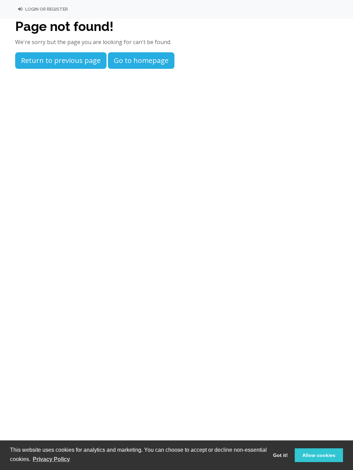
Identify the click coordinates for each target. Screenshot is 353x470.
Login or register (46, 9)
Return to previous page (61, 60)
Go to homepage (141, 60)
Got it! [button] (280, 455)
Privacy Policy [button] (51, 459)
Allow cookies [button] (318, 455)
